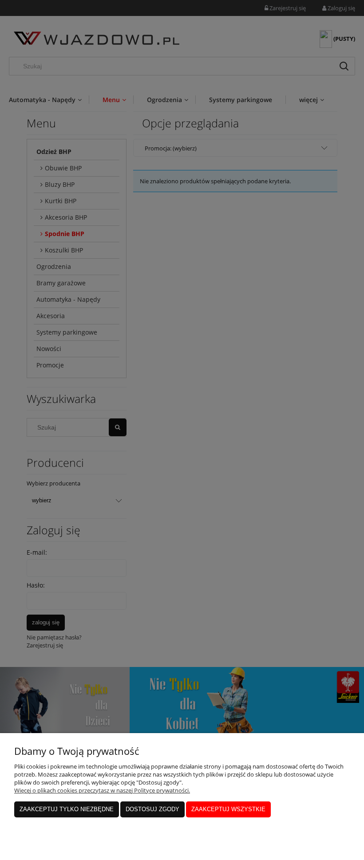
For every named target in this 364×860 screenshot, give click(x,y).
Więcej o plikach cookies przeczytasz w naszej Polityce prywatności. (102, 790)
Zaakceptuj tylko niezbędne (67, 809)
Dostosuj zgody (152, 809)
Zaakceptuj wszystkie (228, 809)
